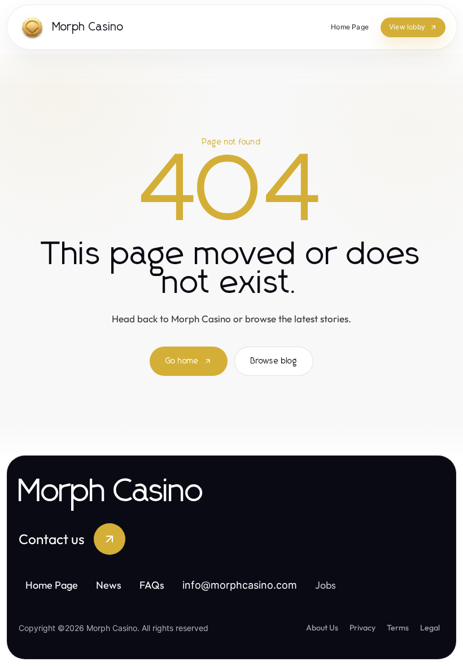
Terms (398, 628)
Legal (430, 628)
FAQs (151, 585)
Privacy (362, 628)
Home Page (51, 585)
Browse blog (274, 361)
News (108, 585)
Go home (182, 361)
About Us (322, 628)
